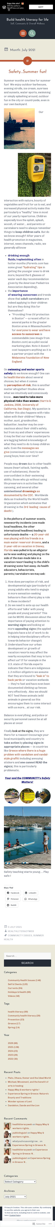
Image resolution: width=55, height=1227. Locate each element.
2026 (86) (13, 1043)
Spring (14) (14, 1027)
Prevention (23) (16, 1019)
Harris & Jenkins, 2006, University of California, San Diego (27, 404)
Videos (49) (14, 996)
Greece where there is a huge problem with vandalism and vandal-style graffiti (26, 754)
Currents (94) (15, 988)
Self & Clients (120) (18, 984)
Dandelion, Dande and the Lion (23, 1105)
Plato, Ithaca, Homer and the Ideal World (29, 1078)
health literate (16, 377)
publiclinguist (19, 1133)
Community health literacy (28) (24, 1015)
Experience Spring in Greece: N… (29, 1145)
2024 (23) (13, 1051)
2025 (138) (13, 1047)
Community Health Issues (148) (24, 980)
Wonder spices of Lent (20, 1101)
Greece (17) (14, 1023)
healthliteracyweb (21, 931)
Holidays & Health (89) (19, 992)
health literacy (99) (18, 1011)
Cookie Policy (15, 1215)
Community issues (20, 935)
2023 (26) (13, 1055)
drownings (29, 491)
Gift (41, 7)
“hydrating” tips (32, 267)
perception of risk (19, 385)
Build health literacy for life (28, 20)
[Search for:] (27, 956)
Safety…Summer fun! (27, 72)
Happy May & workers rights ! (23, 1089)
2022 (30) (13, 1059)
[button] (12, 796)
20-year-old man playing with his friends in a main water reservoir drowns (26, 538)
